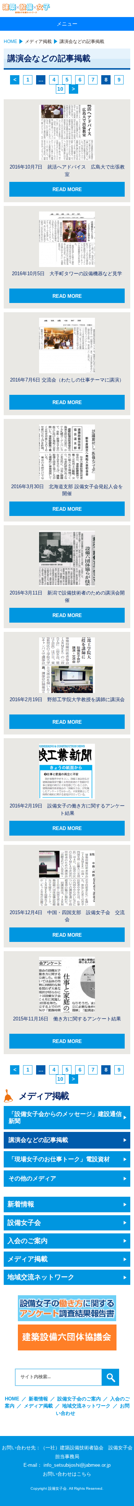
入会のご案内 (27, 1241)
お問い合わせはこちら (67, 1474)
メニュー (67, 24)
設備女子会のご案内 (79, 1399)
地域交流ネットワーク (40, 1277)
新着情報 (20, 1204)
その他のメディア (32, 1178)
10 (60, 89)
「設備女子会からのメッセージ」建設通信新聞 (65, 1117)
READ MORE (67, 189)
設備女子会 (24, 1222)
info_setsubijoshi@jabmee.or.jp (77, 1465)
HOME (10, 41)
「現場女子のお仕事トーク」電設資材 (59, 1159)
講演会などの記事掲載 (38, 1140)
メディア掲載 (38, 41)
